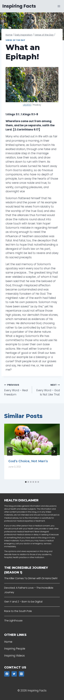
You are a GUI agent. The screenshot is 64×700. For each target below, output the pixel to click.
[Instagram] (21, 674)
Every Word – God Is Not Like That (48, 389)
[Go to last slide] (10, 451)
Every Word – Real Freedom (16, 389)
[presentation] (32, 439)
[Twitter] (14, 674)
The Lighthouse (13, 620)
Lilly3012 (27, 104)
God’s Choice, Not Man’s (28, 461)
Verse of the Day (15, 40)
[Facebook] (6, 674)
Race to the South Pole (18, 611)
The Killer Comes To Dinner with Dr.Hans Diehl (30, 578)
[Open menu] (59, 6)
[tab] (26, 482)
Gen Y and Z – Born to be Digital (23, 601)
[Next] (54, 451)
